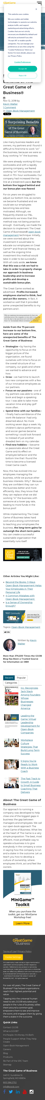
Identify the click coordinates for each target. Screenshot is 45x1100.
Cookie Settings (13, 957)
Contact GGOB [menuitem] (10, 1027)
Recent (9, 677)
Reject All (22, 75)
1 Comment (9, 107)
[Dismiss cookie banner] (36, 9)
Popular (21, 677)
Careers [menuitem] (7, 1049)
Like (8, 632)
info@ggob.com (11, 1087)
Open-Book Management (20, 111)
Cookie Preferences (22, 62)
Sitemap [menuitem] (7, 1064)
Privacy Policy (25, 951)
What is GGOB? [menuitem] (11, 1031)
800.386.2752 (10, 1082)
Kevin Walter (10, 104)
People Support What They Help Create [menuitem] (19, 1040)
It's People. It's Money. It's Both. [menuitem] (18, 1035)
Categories (11, 682)
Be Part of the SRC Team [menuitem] (15, 1061)
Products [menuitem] (7, 1057)
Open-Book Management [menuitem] (16, 1045)
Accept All (22, 69)
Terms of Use (9, 951)
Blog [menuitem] (5, 1053)
